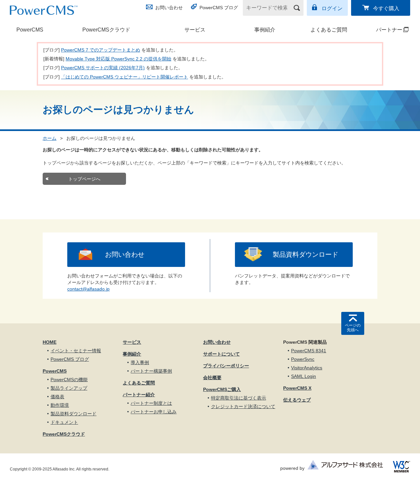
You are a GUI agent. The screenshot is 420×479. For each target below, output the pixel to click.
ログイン (332, 8)
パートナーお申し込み (154, 411)
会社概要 (212, 377)
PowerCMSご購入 (222, 389)
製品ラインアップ (69, 388)
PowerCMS (29, 30)
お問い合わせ (169, 7)
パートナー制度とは (151, 403)
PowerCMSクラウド (106, 30)
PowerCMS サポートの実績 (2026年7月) (103, 67)
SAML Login (303, 376)
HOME (49, 342)
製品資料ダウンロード (305, 254)
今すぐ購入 (386, 8)
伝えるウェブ (297, 400)
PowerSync (302, 359)
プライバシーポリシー (226, 365)
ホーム (49, 138)
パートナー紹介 (139, 394)
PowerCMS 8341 (308, 350)
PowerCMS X (297, 388)
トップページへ (84, 179)
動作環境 (60, 405)
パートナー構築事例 (151, 371)
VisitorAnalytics (306, 367)
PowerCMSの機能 (69, 379)
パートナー (383, 30)
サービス (194, 30)
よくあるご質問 (328, 30)
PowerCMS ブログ (219, 7)
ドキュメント (64, 422)
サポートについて (221, 354)
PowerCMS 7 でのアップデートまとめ (100, 50)
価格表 (57, 396)
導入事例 (140, 362)
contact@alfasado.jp (88, 289)
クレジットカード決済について (243, 406)
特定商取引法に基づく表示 (238, 398)
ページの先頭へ (353, 327)
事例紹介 (264, 30)
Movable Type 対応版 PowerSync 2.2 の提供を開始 (118, 58)
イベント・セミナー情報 (76, 350)
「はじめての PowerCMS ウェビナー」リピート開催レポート (124, 76)
